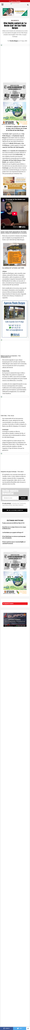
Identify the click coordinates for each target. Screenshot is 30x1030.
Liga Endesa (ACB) (7, 505)
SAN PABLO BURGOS (18, 505)
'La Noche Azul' (15, 503)
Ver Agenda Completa (8, 603)
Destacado (23, 503)
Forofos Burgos (14, 41)
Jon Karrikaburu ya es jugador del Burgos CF (12, 532)
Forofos (18, 1)
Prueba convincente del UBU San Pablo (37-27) (13, 523)
